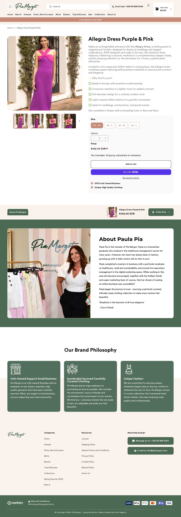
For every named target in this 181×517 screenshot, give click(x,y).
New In (47, 485)
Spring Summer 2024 (53, 479)
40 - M (121, 125)
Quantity (94, 133)
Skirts (46, 456)
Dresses (47, 445)
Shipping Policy (88, 445)
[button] (10, 6)
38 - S (110, 125)
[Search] (50, 6)
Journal (85, 439)
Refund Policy (88, 468)
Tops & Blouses (50, 468)
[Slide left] (10, 121)
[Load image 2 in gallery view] (36, 121)
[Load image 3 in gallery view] (52, 121)
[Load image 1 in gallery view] (20, 121)
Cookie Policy (88, 462)
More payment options (131, 178)
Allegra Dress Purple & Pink (29, 28)
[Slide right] (79, 121)
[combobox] (78, 6)
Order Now (161, 212)
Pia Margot (77, 512)
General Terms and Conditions (95, 450)
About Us (86, 473)
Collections (49, 473)
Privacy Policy (88, 456)
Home (10, 28)
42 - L (134, 125)
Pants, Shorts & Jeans (53, 450)
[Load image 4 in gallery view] (68, 121)
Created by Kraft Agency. (115, 512)
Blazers (47, 462)
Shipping (110, 155)
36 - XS (97, 125)
